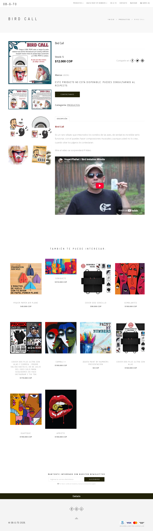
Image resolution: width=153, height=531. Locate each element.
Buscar (134, 3)
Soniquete (60, 278)
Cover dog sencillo (96, 303)
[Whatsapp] (81, 508)
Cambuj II (61, 362)
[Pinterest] (142, 60)
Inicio (111, 19)
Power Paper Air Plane (26, 303)
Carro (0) (146, 3)
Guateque (26, 433)
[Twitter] (137, 60)
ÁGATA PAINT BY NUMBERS (96, 3)
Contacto (123, 3)
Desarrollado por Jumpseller (132, 526)
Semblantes (130, 303)
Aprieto (61, 433)
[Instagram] (76, 508)
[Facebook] (132, 60)
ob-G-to (10, 4)
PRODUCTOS (77, 3)
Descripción (62, 119)
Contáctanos (67, 94)
